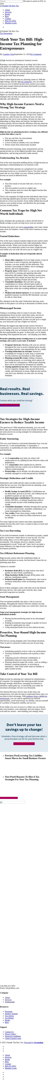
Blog (7, 16)
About (7, 10)
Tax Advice (9, 1016)
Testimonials (10, 1002)
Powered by (33, 1042)
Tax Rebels (9, 1018)
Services (8, 12)
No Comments (35, 54)
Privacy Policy (10, 1034)
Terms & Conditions (13, 1036)
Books (7, 14)
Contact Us (9, 1032)
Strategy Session (11, 1014)
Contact (8, 19)
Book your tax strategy (24, 743)
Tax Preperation (6, 33)
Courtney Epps (9, 54)
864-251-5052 (10, 21)
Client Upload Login (13, 1038)
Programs (8, 1011)
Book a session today (10, 405)
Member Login (11, 23)
